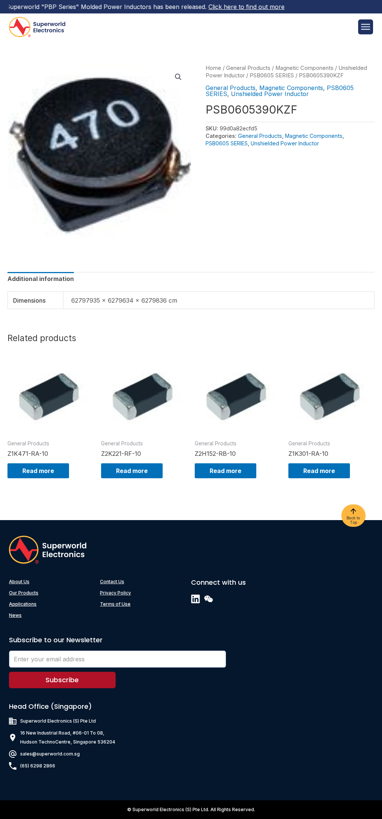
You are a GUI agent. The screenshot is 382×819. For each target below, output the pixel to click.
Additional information (40, 278)
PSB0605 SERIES (272, 75)
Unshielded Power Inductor (270, 94)
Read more (38, 471)
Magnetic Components (304, 68)
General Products (248, 68)
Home (213, 68)
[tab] (40, 278)
